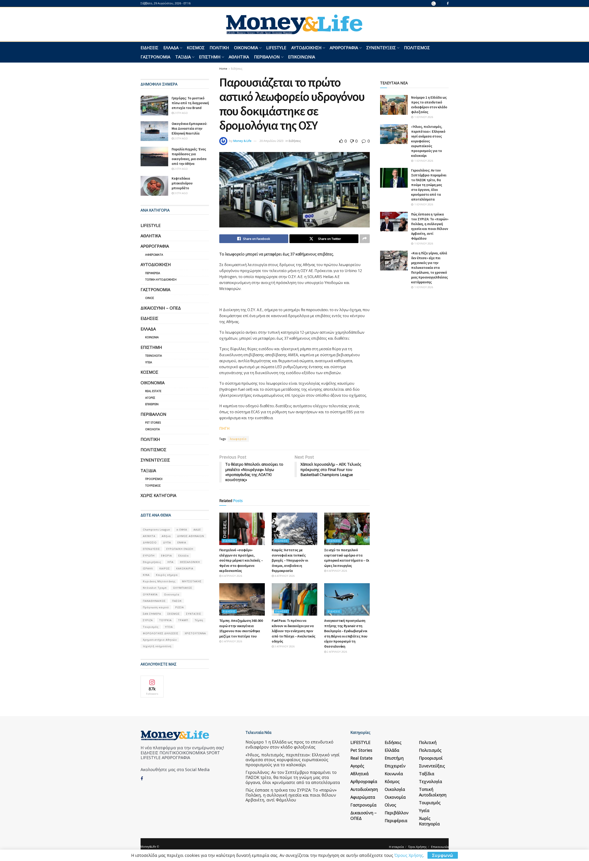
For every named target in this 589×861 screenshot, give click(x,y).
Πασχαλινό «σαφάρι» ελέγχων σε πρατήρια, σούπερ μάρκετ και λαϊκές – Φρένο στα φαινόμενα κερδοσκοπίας (241, 560)
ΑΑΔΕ (197, 529)
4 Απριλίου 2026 (231, 575)
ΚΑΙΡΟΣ (164, 568)
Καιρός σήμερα (167, 575)
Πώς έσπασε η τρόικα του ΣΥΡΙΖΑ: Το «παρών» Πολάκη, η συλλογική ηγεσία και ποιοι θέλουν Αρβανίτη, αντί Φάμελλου (291, 795)
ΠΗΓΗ (224, 428)
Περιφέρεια (152, 273)
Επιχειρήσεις (152, 562)
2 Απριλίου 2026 (336, 651)
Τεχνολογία (153, 356)
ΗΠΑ (170, 562)
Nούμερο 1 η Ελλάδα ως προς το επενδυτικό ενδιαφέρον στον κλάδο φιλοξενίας (289, 744)
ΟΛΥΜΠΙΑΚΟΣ (182, 587)
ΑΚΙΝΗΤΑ (149, 536)
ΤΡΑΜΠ (183, 620)
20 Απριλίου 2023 (271, 141)
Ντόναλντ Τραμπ (155, 587)
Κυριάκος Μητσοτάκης (159, 581)
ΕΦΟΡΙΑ (166, 555)
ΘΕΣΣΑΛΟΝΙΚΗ (190, 562)
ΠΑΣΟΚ (177, 601)
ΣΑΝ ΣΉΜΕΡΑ (152, 613)
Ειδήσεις (149, 47)
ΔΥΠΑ (167, 542)
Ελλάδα (171, 47)
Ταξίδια (183, 57)
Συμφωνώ (442, 855)
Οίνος (149, 298)
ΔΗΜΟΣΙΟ (150, 542)
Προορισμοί (153, 479)
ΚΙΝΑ (146, 575)
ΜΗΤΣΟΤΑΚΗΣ (192, 581)
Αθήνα (166, 536)
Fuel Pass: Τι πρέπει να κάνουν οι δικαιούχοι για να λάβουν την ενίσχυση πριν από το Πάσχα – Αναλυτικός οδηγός (293, 630)
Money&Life (148, 847)
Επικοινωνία (301, 57)
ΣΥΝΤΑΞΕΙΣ (193, 613)
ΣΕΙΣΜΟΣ (173, 613)
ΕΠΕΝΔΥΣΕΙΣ (151, 549)
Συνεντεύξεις (381, 47)
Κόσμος (196, 47)
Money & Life (242, 141)
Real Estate (153, 391)
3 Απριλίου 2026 (231, 641)
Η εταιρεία (396, 847)
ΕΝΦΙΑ (181, 542)
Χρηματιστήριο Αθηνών (160, 639)
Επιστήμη (209, 57)
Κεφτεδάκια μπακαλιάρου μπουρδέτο (182, 183)
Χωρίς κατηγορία (158, 495)
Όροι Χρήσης (417, 847)
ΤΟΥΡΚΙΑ (165, 620)
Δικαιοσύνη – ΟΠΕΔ (161, 308)
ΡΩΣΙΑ (179, 607)
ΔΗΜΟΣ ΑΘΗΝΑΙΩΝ (190, 536)
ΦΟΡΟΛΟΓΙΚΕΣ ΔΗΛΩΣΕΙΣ (160, 633)
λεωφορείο (238, 439)
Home (223, 69)
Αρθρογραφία (344, 47)
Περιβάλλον (267, 57)
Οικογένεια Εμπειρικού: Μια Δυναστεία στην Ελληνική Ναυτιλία (189, 128)
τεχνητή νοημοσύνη (157, 646)
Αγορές (150, 398)
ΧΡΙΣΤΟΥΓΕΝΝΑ (195, 633)
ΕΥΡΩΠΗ (149, 555)
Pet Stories (153, 423)
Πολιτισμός (417, 47)
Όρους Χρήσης (408, 855)
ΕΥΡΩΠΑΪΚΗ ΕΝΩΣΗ (179, 549)
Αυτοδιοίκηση (306, 47)
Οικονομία (246, 47)
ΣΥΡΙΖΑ (148, 620)
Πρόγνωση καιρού (156, 607)
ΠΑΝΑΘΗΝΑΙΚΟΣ (154, 601)
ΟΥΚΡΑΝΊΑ (150, 594)
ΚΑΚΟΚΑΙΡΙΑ (184, 568)
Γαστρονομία (155, 57)
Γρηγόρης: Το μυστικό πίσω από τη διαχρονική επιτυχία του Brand (190, 103)
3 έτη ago (181, 193)
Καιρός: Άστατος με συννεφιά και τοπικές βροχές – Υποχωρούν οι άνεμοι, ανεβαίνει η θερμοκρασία (290, 560)
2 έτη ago (181, 113)
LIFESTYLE (276, 47)
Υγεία (148, 362)
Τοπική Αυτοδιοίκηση (160, 279)
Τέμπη (199, 620)
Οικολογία (152, 429)
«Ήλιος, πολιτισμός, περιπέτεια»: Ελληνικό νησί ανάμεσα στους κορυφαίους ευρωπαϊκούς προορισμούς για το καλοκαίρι (428, 141)
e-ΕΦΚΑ (181, 529)
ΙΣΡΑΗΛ (148, 568)
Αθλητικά (239, 57)
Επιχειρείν (152, 404)
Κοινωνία (152, 337)
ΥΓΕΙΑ (169, 627)
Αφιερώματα (154, 255)
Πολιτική (219, 47)
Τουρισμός (153, 486)
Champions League (156, 529)
